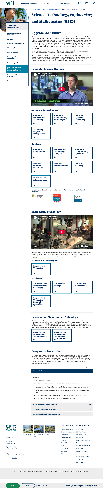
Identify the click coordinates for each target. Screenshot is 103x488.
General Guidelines (39, 371)
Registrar (64, 440)
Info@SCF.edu (9, 437)
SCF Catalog (64, 451)
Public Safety (80, 448)
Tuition (63, 446)
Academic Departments (49, 9)
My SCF (79, 5)
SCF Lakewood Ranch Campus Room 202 (46, 414)
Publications (64, 435)
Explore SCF (65, 4)
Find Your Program (29, 4)
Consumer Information (68, 432)
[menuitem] (29, 4)
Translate (14, 458)
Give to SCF (79, 429)
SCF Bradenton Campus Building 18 (45, 404)
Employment (80, 437)
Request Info (41, 485)
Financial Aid (64, 448)
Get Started (48, 4)
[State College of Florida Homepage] (10, 3)
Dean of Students (66, 437)
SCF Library (64, 454)
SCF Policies (79, 462)
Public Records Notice (82, 456)
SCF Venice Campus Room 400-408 (44, 409)
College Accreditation (67, 429)
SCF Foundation (81, 432)
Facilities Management (83, 446)
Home (33, 9)
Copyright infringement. (81, 471)
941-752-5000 (9, 435)
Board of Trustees (81, 435)
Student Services (66, 443)
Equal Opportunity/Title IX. (66, 471)
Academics (38, 9)
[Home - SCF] (13, 428)
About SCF (86, 5)
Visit (28, 485)
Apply (13, 485)
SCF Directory (80, 459)
